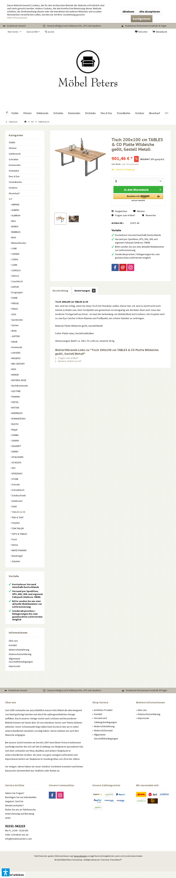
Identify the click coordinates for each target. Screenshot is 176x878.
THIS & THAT (17, 517)
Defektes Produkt (103, 710)
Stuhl (14, 506)
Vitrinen (12, 148)
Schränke (13, 159)
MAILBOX (15, 358)
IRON (13, 330)
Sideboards (15, 153)
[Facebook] (115, 267)
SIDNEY (15, 451)
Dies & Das (14, 176)
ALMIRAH (15, 215)
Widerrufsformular (103, 730)
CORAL (14, 259)
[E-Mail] (122, 267)
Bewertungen (84, 290)
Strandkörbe (15, 182)
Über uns (13, 640)
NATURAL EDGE (18, 380)
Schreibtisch (17, 489)
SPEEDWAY (17, 473)
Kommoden (15, 165)
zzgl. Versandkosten (130, 164)
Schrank (15, 484)
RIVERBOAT (17, 413)
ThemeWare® (116, 859)
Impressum (14, 666)
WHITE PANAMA (19, 550)
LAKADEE (15, 352)
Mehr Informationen (17, 17)
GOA (13, 314)
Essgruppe (17, 292)
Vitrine (14, 544)
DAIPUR (15, 286)
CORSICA (16, 270)
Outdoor (13, 187)
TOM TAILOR (17, 528)
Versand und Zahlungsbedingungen (105, 720)
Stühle (12, 142)
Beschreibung (60, 290)
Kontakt (13, 645)
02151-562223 (15, 826)
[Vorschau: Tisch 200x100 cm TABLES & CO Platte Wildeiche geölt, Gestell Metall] (60, 219)
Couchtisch (17, 281)
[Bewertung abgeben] (138, 154)
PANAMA (15, 396)
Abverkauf (14, 193)
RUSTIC (15, 424)
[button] (138, 198)
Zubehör (15, 561)
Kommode (16, 347)
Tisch (14, 539)
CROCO (15, 275)
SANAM (15, 440)
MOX (13, 369)
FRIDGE (15, 303)
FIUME (14, 297)
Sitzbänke (14, 170)
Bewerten (150, 215)
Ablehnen (128, 11)
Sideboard (16, 500)
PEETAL (15, 402)
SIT (10, 199)
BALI (13, 221)
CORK (14, 264)
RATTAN (15, 407)
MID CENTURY (18, 363)
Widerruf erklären (13, 874)
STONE (14, 479)
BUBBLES (16, 231)
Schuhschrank (18, 495)
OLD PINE (16, 391)
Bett (13, 237)
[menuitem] (160, 32)
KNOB (14, 341)
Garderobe (17, 319)
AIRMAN (15, 204)
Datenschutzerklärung (20, 654)
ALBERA (15, 210)
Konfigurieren (141, 18)
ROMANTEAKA (18, 418)
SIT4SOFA (16, 462)
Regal (14, 429)
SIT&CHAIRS (17, 457)
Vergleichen (120, 211)
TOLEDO (15, 522)
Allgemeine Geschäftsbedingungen (21, 660)
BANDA (14, 226)
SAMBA (15, 435)
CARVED (15, 253)
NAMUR (15, 374)
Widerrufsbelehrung (19, 649)
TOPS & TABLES (19, 533)
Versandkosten (80, 856)
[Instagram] (130, 267)
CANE (14, 248)
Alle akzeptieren (149, 11)
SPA (13, 468)
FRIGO (14, 308)
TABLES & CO (18, 511)
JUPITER (15, 336)
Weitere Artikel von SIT (69, 361)
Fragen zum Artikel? (124, 215)
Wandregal (17, 555)
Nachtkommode (19, 385)
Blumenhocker (18, 242)
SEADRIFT (16, 446)
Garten (15, 325)
